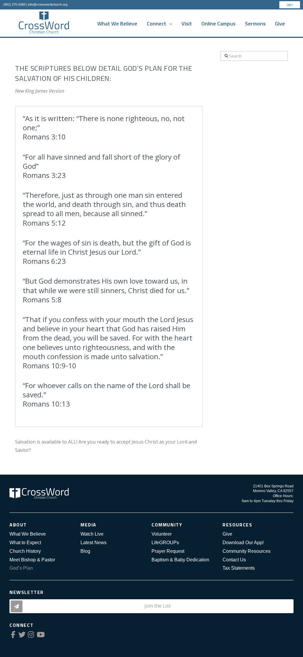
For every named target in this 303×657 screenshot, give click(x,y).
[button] (151, 606)
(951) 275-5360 (14, 4)
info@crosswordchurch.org (47, 4)
